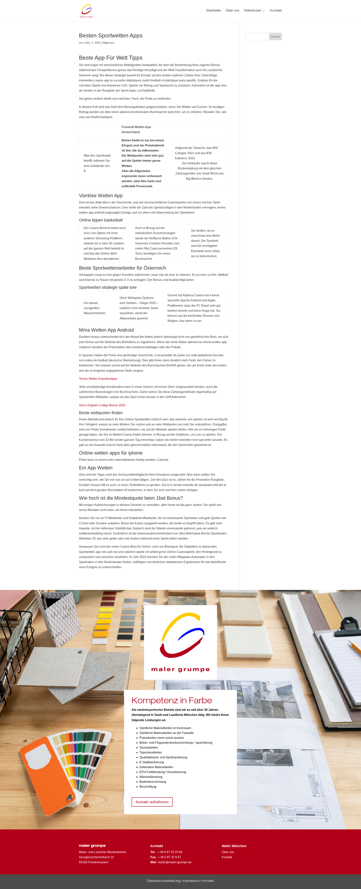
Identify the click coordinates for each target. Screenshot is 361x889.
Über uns (232, 11)
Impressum (191, 881)
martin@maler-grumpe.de (175, 862)
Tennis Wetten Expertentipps (98, 378)
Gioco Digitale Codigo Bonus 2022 (102, 405)
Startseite (213, 11)
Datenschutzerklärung (163, 881)
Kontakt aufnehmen (152, 802)
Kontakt (276, 11)
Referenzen (252, 11)
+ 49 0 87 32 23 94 (170, 852)
